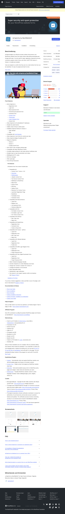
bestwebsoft (18, 40)
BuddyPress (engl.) (54, 499)
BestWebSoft (17, 350)
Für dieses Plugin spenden (49, 130)
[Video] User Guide (11, 298)
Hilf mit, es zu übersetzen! (44, 9)
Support (58, 45)
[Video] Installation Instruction (14, 294)
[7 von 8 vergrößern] (14, 427)
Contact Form (12, 115)
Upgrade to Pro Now (12, 278)
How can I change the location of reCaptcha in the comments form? (13, 457)
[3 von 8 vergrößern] (39, 413)
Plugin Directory (8, 6)
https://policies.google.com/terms (23, 389)
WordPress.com (54, 493)
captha (53, 72)
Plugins (17, 497)
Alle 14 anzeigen (56, 64)
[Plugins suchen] (18, 14)
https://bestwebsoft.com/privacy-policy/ (16, 402)
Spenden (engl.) (43, 497)
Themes (18, 495)
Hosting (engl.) (8, 497)
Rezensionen (16, 45)
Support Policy (15, 275)
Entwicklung (32, 45)
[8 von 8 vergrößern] (26, 427)
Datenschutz (7, 499)
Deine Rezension (47, 100)
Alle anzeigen (57, 100)
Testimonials (12, 117)
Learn (29, 493)
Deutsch (18, 506)
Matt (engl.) (53, 495)
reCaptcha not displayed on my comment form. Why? (17, 453)
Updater (9, 360)
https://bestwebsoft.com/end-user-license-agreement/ (19, 404)
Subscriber (13, 173)
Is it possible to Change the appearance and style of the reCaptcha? (14, 449)
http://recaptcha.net (19, 383)
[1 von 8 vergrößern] (14, 413)
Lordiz (20, 340)
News (6, 495)
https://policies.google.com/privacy (15, 391)
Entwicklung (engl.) (32, 497)
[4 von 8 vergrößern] (14, 420)
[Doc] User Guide (11, 289)
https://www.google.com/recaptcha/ (30, 387)
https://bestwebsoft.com (13, 400)
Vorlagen (18, 499)
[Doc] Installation (11, 291)
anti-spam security (55, 67)
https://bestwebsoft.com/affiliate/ (22, 314)
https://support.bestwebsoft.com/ (21, 306)
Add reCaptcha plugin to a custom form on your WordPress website (21, 462)
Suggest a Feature (19, 282)
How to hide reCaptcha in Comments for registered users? (18, 444)
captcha (57, 69)
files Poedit (7, 354)
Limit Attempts (18, 134)
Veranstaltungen (42, 495)
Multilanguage (14, 175)
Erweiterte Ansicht (47, 76)
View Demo (7, 69)
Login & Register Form (14, 119)
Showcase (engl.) (20, 493)
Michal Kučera (22, 321)
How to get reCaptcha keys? (12, 440)
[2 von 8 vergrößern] (26, 413)
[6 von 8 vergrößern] (39, 420)
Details (8, 45)
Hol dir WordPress (58, 2)
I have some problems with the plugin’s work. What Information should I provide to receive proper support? (18, 466)
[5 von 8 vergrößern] (26, 420)
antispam (53, 69)
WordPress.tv (31, 499)
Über (6, 493)
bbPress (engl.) (54, 497)
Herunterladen (56, 39)
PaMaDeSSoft (10, 323)
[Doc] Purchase (10, 292)
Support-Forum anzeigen (49, 115)
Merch (40, 499)
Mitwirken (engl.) (42, 493)
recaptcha (57, 72)
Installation (24, 45)
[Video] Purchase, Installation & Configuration (17, 296)
